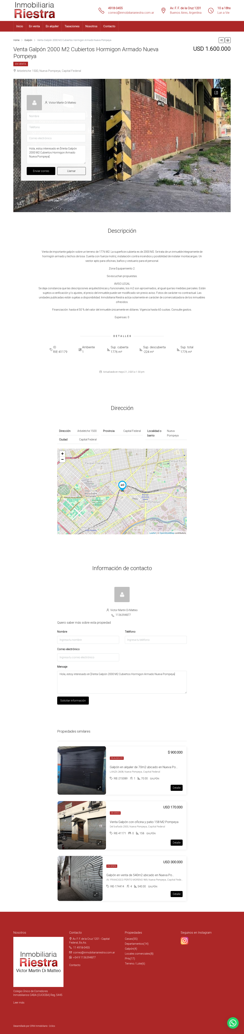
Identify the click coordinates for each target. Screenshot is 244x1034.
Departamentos (134, 943)
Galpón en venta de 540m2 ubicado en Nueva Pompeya (143, 875)
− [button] (62, 459)
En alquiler (52, 26)
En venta (34, 26)
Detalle (177, 787)
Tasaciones (72, 26)
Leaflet (152, 532)
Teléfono (130, 631)
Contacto (109, 26)
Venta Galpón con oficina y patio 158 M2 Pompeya (144, 822)
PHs (127, 958)
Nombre (62, 631)
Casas (129, 938)
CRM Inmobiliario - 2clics (42, 1026)
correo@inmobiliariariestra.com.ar (131, 12)
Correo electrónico (68, 649)
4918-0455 (115, 8)
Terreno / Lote (133, 963)
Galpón (129, 948)
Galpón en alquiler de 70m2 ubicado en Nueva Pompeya (147, 767)
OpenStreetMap (167, 532)
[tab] (216, 92)
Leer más (18, 1002)
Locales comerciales (137, 953)
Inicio (19, 26)
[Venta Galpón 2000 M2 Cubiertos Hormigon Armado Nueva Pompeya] (122, 486)
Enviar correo (41, 171)
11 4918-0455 (81, 947)
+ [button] (62, 453)
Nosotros (91, 26)
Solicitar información (73, 700)
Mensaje (62, 666)
